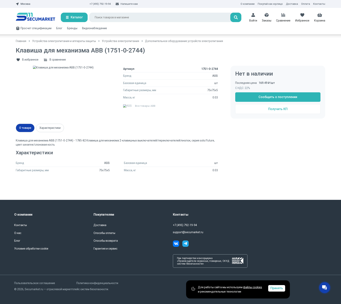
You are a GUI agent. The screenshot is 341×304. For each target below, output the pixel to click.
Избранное (302, 20)
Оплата (305, 3)
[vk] (177, 244)
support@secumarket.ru (188, 232)
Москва (25, 4)
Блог (59, 28)
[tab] (25, 128)
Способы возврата (106, 240)
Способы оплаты (104, 233)
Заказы (266, 20)
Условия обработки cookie (31, 248)
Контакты (319, 3)
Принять (276, 288)
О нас (17, 233)
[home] (38, 17)
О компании (248, 3)
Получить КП (278, 109)
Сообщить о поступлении (278, 97)
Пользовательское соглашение (34, 283)
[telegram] (185, 244)
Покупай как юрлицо (270, 3)
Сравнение (283, 20)
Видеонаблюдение (94, 28)
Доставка (292, 3)
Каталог (77, 17)
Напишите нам (129, 3)
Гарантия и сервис (105, 248)
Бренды (72, 28)
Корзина (319, 20)
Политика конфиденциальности (97, 283)
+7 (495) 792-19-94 (100, 3)
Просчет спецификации (36, 28)
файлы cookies (252, 287)
